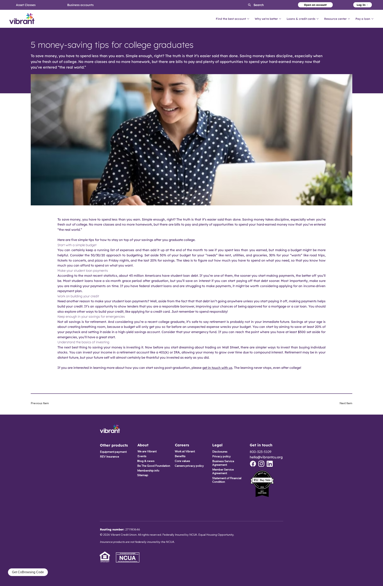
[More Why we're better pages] (280, 19)
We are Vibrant (147, 451)
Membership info (148, 470)
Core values (182, 461)
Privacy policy (221, 456)
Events (141, 456)
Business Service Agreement (223, 463)
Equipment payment (113, 452)
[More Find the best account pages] (248, 19)
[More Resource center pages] (349, 19)
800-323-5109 (260, 452)
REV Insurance (109, 456)
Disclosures (219, 451)
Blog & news (145, 461)
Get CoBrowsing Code (28, 572)
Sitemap (142, 475)
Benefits (180, 456)
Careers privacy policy (189, 466)
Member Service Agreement (223, 471)
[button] (252, 5)
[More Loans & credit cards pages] (318, 19)
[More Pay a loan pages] (372, 19)
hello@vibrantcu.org (266, 457)
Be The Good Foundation (153, 466)
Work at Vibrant (185, 451)
